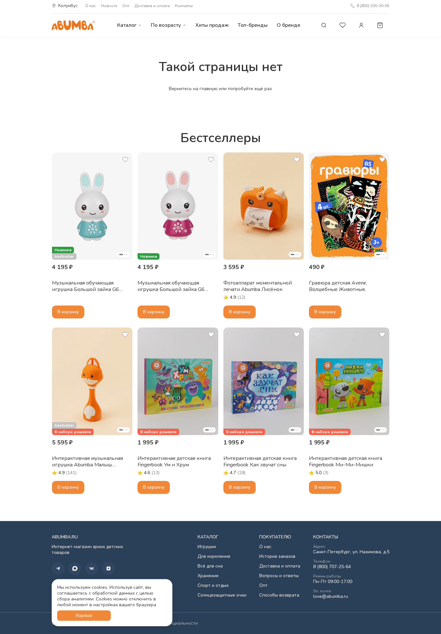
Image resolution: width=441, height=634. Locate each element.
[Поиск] (323, 25)
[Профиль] (361, 25)
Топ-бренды (253, 25)
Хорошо (84, 615)
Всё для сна (210, 566)
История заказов (277, 556)
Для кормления (214, 556)
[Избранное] (342, 25)
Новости (109, 5)
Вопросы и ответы (279, 576)
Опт (125, 5)
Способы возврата (279, 595)
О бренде (288, 25)
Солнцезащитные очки (222, 595)
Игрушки (207, 547)
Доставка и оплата (152, 5)
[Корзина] (380, 25)
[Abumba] (73, 25)
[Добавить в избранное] (125, 159)
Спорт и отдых (213, 585)
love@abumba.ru (330, 596)
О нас (90, 5)
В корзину (68, 312)
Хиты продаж (212, 25)
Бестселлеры (220, 138)
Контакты (184, 5)
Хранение (208, 576)
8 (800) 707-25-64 (332, 567)
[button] (92, 206)
